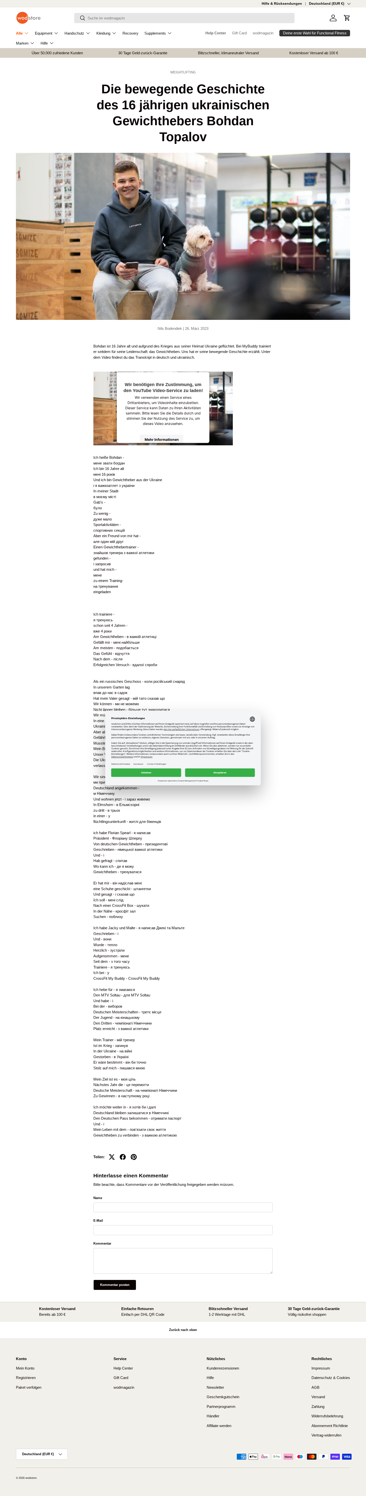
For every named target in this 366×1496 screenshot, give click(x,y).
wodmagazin (263, 33)
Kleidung (103, 33)
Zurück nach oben (183, 1330)
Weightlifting (183, 72)
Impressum (320, 1368)
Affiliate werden (219, 1426)
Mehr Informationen (162, 439)
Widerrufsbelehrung (327, 1416)
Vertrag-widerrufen (326, 1435)
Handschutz (74, 33)
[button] (347, 17)
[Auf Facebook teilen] (122, 1156)
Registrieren (26, 1378)
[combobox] (184, 18)
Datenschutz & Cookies (330, 1378)
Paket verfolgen (28, 1387)
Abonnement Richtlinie (329, 1426)
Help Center (215, 33)
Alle (19, 33)
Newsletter (215, 1387)
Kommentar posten (114, 1285)
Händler (213, 1416)
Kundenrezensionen (223, 1368)
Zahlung (317, 1406)
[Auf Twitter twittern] (111, 1156)
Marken (22, 43)
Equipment (43, 33)
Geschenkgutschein (223, 1397)
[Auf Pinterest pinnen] (133, 1156)
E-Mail (98, 1220)
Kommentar (102, 1243)
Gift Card (239, 33)
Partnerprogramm (221, 1406)
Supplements (155, 33)
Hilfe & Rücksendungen (282, 3)
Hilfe (44, 43)
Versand (318, 1397)
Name (97, 1198)
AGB (315, 1387)
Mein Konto (25, 1368)
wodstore (31, 1477)
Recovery (130, 33)
